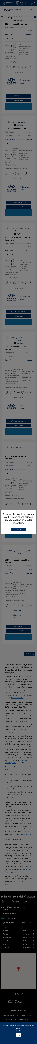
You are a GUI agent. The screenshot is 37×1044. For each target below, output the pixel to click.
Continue (18, 529)
